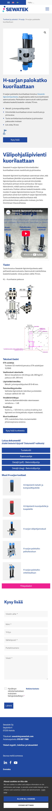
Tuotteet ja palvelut (10, 19)
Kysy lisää (15, 139)
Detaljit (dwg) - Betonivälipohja (26, 468)
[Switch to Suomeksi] (8, 2)
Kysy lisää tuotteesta (15, 430)
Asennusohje (26, 456)
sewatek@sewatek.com (22, 736)
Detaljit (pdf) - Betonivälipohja (26, 462)
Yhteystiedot (26, 585)
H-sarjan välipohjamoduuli (34, 528)
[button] (45, 32)
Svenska (7, 769)
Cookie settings (26, 805)
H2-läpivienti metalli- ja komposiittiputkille (33, 486)
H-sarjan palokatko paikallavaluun (31, 550)
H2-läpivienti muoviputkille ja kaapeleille (35, 507)
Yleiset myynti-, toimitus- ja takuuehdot (20, 745)
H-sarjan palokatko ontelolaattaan (31, 571)
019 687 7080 (23, 739)
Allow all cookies (26, 799)
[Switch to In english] (13, 2)
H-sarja (21, 19)
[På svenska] (17, 2)
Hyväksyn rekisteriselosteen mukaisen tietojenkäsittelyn (16, 692)
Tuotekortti (26, 450)
